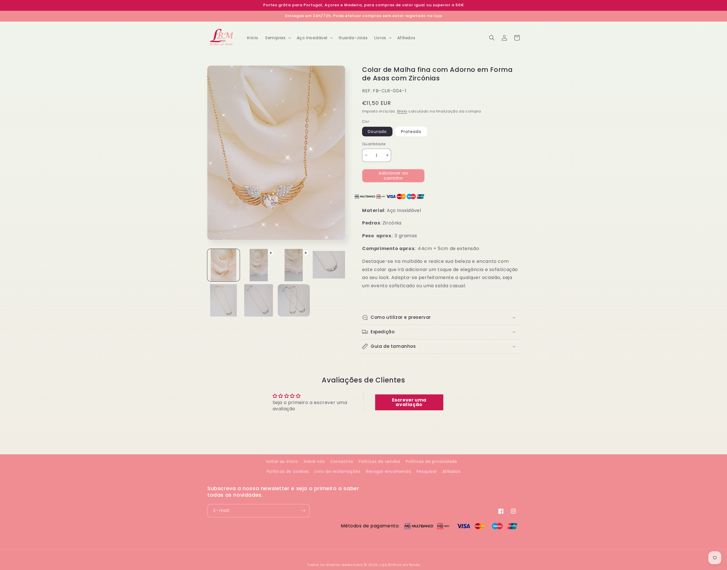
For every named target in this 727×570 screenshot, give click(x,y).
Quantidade (374, 144)
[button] (277, 38)
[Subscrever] (303, 510)
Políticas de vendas (379, 461)
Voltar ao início (282, 461)
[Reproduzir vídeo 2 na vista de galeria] (294, 265)
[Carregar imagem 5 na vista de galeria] (294, 300)
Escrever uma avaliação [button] (409, 402)
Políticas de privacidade (431, 461)
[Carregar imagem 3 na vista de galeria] (223, 300)
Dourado (377, 131)
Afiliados (451, 471)
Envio (402, 111)
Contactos (341, 461)
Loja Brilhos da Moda (399, 564)
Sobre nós (314, 461)
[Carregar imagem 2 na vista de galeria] (329, 265)
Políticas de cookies (288, 471)
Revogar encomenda (388, 471)
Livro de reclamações (337, 471)
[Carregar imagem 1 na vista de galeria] (223, 265)
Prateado (411, 131)
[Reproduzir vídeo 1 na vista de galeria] (259, 265)
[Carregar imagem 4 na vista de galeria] (259, 300)
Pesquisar (427, 471)
